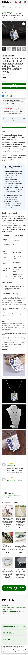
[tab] (14, 128)
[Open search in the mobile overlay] (16, 7)
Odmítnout (21, 650)
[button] (23, 23)
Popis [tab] (3, 131)
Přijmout (9, 650)
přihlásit (10, 497)
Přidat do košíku (14, 88)
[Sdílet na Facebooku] (3, 95)
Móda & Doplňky (6, 93)
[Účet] (20, 2)
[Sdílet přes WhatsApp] (7, 95)
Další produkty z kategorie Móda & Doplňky (14, 588)
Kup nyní (14, 84)
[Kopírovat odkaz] (11, 95)
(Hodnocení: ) (12, 75)
